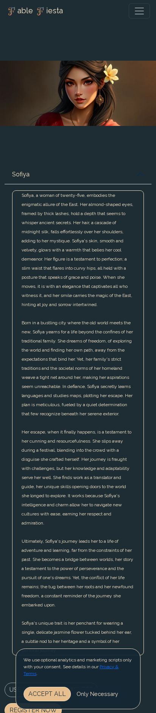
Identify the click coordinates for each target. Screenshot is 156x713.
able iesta (40, 10)
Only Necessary (97, 694)
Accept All (47, 693)
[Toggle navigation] (139, 11)
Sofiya (21, 174)
